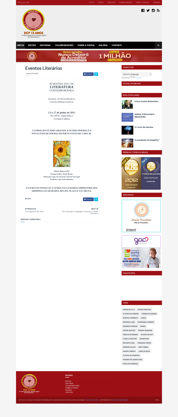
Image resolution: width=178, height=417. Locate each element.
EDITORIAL (69, 383)
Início (91, 2)
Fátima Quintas (129, 330)
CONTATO (69, 392)
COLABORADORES (72, 385)
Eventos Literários (130, 318)
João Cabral (143, 347)
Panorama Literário (146, 322)
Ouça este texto (32, 73)
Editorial (111, 2)
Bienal (143, 326)
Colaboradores (125, 2)
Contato (156, 2)
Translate (138, 78)
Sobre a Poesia (142, 2)
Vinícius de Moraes (130, 335)
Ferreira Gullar (129, 347)
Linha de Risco (144, 351)
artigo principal (144, 310)
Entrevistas (144, 339)
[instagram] (153, 10)
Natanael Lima (129, 322)
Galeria (103, 45)
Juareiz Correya (129, 351)
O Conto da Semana (144, 127)
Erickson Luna (128, 343)
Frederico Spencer (130, 326)
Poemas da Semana (149, 314)
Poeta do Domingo (130, 364)
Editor (100, 2)
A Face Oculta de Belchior (146, 101)
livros (143, 318)
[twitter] (148, 10)
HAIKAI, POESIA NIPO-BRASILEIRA (145, 115)
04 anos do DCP (147, 335)
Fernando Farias (144, 343)
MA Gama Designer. (77, 400)
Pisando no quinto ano (132, 359)
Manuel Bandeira (145, 330)
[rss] (158, 10)
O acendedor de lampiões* (147, 140)
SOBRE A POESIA (71, 388)
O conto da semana (131, 314)
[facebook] (143, 10)
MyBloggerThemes (120, 400)
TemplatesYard (91, 400)
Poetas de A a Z (129, 310)
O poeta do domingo (131, 355)
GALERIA (68, 390)
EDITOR (32, 45)
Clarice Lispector (130, 339)
